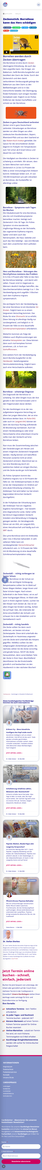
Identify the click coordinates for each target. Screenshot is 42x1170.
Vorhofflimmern (10, 349)
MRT (5, 530)
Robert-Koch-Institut (15, 140)
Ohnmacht (20, 316)
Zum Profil (15, 959)
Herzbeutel (7, 361)
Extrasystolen (16, 340)
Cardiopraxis (6, 694)
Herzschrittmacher (26, 545)
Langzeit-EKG (20, 421)
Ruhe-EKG (31, 418)
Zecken (31, 63)
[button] (39, 4)
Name (4, 1142)
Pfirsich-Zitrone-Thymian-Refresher (20, 901)
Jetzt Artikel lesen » (14, 753)
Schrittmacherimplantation (14, 328)
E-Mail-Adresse (7, 1151)
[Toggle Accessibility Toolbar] (5, 580)
